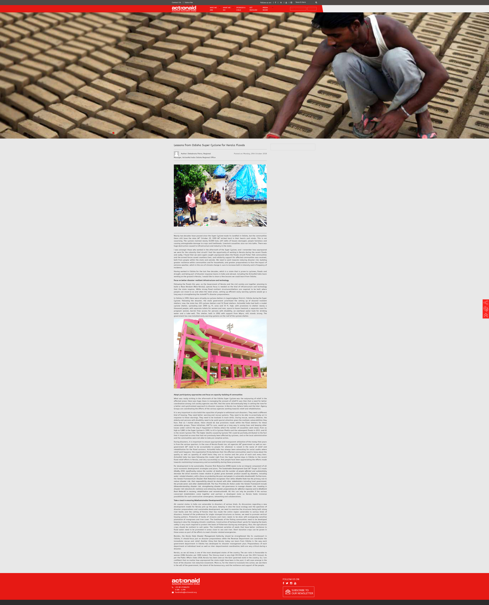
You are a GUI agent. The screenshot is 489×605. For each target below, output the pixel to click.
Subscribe (189, 2)
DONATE (311, 9)
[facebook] (275, 3)
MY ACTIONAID (298, 9)
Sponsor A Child (240, 9)
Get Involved (253, 9)
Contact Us (176, 2)
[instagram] (291, 3)
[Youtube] (286, 3)
